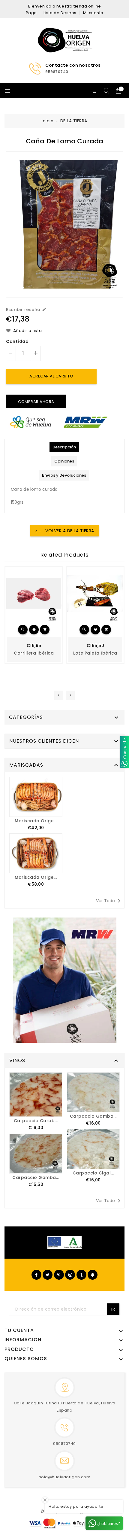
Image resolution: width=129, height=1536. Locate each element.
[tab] (64, 447)
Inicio (47, 121)
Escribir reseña (26, 310)
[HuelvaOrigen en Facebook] (36, 1275)
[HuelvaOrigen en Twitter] (48, 1275)
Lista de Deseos (60, 13)
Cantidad (17, 341)
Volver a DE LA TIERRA (69, 531)
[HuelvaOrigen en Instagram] (70, 1275)
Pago (31, 13)
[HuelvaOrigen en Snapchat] (93, 1275)
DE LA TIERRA (73, 121)
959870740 (64, 1443)
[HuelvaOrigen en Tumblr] (81, 1275)
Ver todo (109, 900)
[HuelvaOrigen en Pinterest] (59, 1275)
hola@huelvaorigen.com (65, 1477)
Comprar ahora (36, 402)
